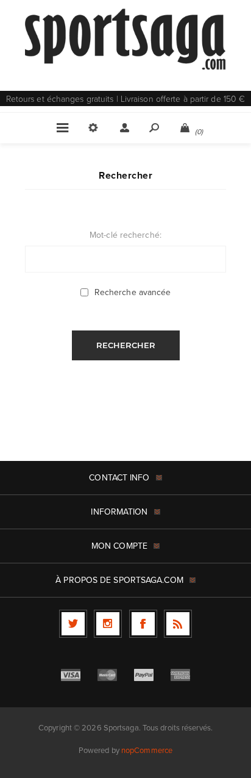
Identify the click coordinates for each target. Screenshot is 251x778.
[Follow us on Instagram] (107, 623)
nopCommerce (146, 750)
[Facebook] (143, 623)
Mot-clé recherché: (125, 235)
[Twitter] (73, 623)
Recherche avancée (132, 292)
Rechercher (125, 345)
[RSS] (177, 623)
